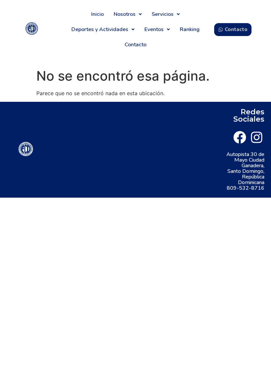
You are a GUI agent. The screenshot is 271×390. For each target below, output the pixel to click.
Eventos (154, 29)
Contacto (135, 44)
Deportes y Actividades (99, 29)
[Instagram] (256, 137)
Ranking (190, 29)
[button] (128, 14)
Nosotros (125, 14)
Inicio (97, 14)
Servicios (163, 14)
